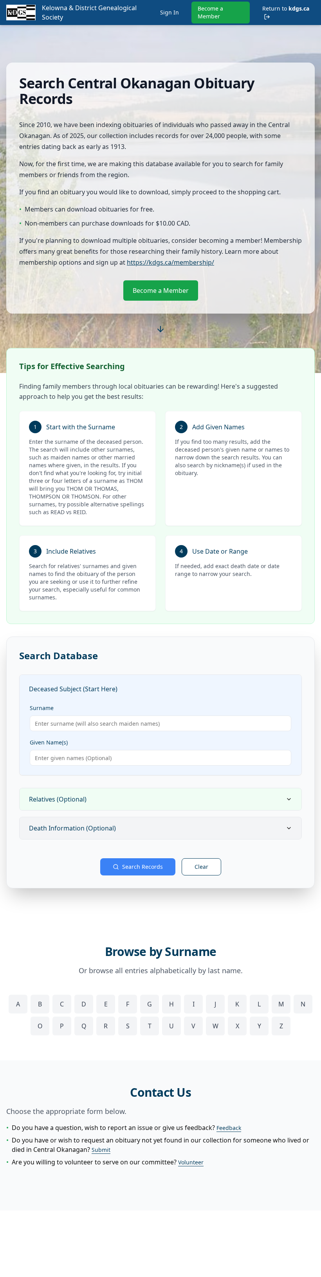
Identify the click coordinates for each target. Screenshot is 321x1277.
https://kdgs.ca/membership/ (170, 262)
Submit (101, 1149)
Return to (285, 8)
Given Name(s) (49, 742)
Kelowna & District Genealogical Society (89, 13)
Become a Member (210, 12)
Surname (42, 708)
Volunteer (191, 1162)
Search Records (142, 866)
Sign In (169, 12)
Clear (201, 866)
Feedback (228, 1128)
